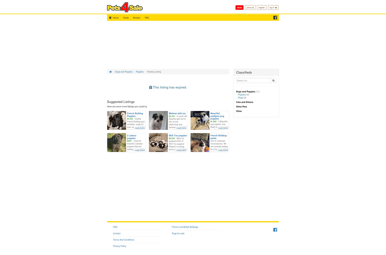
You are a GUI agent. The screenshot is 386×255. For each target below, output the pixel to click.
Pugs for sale (178, 233)
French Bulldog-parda (218, 137)
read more (140, 127)
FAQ (147, 17)
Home (116, 17)
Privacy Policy (119, 245)
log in (272, 7)
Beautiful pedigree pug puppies (217, 116)
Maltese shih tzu (177, 113)
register (262, 7)
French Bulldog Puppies (135, 114)
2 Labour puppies (131, 137)
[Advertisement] (193, 46)
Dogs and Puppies (124, 71)
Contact (116, 233)
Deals (126, 17)
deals (239, 7)
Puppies (140, 71)
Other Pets (241, 106)
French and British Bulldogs (185, 226)
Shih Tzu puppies (178, 135)
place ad (250, 7)
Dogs (240, 97)
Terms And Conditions (123, 239)
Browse (136, 17)
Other (239, 111)
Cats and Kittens (244, 102)
